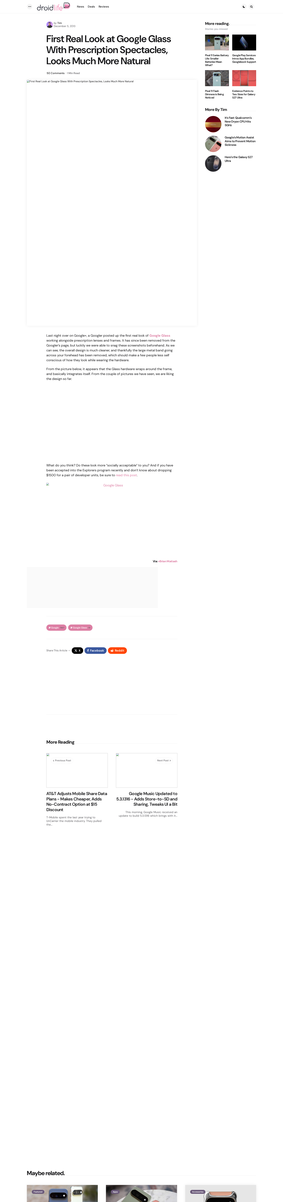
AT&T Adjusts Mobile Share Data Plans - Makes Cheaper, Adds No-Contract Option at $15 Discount (76, 801)
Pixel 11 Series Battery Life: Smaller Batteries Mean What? (217, 60)
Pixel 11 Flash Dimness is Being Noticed (214, 94)
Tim (59, 23)
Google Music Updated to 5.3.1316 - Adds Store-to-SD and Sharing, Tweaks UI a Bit (146, 799)
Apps (115, 1192)
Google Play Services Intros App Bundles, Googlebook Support (244, 59)
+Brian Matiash (167, 561)
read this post (126, 475)
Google (57, 627)
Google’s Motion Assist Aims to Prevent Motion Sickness (240, 141)
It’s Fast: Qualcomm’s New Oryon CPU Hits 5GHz (238, 121)
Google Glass (81, 627)
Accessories (197, 1192)
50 (56, 73)
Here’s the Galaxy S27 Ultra (239, 159)
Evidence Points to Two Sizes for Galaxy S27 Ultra (243, 94)
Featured (38, 1192)
